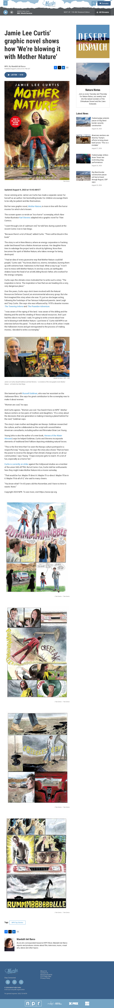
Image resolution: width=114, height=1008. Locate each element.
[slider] (15, 13)
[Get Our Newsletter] (92, 41)
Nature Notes (92, 90)
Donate (105, 3)
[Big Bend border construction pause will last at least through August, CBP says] (83, 176)
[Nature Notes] (92, 74)
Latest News (82, 113)
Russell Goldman (29, 393)
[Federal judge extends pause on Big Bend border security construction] (83, 122)
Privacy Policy (45, 978)
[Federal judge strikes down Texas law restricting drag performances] (83, 158)
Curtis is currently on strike (16, 464)
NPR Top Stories (17, 922)
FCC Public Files (45, 976)
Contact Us (44, 973)
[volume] (12, 12)
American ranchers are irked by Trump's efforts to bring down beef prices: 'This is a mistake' (100, 140)
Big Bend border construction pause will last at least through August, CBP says (100, 177)
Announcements (46, 974)
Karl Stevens (25, 217)
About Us (43, 971)
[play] (5, 12)
